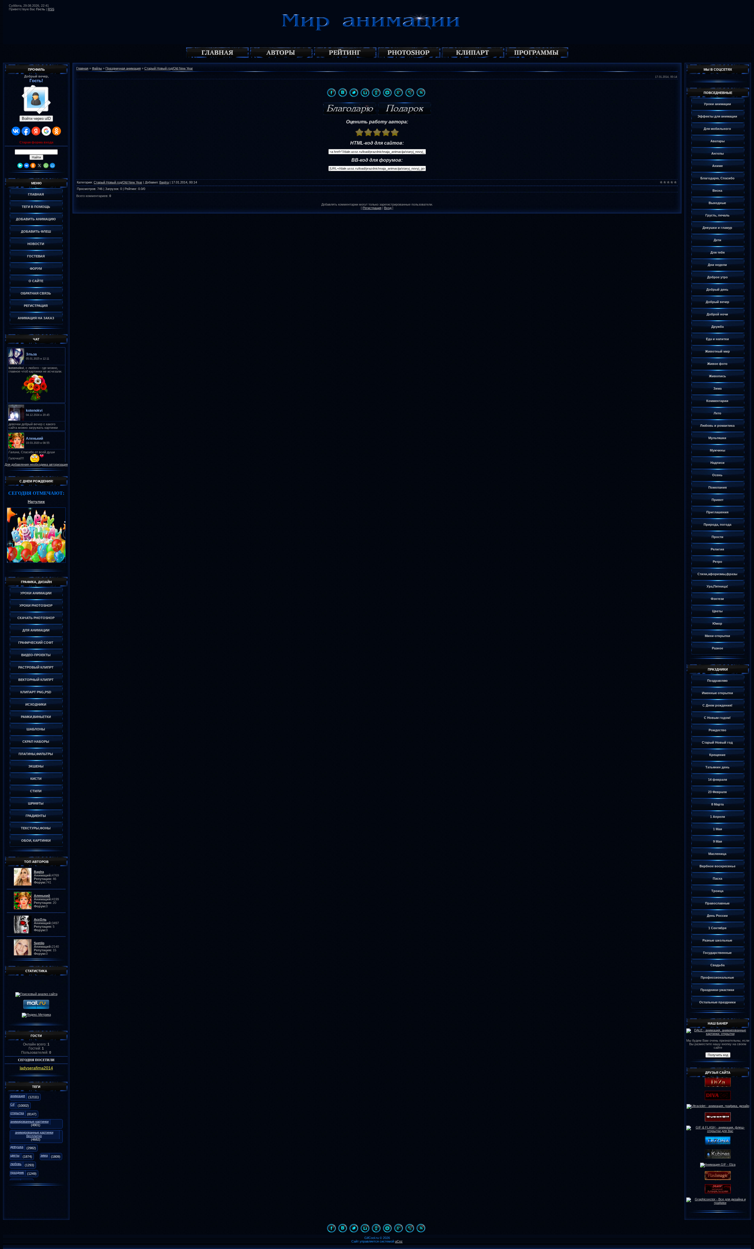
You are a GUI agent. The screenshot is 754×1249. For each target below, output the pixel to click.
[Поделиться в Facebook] (331, 92)
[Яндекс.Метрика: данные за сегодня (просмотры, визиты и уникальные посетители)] (36, 1015)
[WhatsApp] (46, 165)
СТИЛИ (36, 791)
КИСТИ (36, 778)
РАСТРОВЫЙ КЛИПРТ (36, 667)
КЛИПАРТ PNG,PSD (35, 692)
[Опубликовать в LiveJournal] (409, 92)
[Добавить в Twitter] (353, 92)
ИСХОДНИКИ (35, 704)
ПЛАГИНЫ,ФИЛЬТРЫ (36, 754)
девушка (16, 1147)
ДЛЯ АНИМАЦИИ (35, 630)
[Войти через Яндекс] (36, 131)
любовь (16, 1164)
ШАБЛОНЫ (36, 729)
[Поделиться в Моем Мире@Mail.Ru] (387, 92)
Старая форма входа (36, 142)
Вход (387, 208)
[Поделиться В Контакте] (342, 92)
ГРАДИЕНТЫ (36, 816)
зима (44, 1155)
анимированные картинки (29, 1121)
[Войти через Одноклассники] (56, 131)
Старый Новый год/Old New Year (168, 68)
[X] (39, 165)
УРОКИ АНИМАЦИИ (36, 593)
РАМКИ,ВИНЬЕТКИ (36, 717)
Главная (82, 68)
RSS (51, 9)
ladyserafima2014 (36, 1068)
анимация (17, 1096)
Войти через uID (36, 118)
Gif (12, 1104)
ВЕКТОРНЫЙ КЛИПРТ (36, 679)
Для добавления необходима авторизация (36, 464)
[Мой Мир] (52, 165)
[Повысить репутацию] (349, 108)
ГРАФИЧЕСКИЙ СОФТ (35, 642)
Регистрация (372, 208)
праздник (17, 1172)
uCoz (399, 1241)
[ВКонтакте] (26, 165)
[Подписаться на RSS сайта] (421, 92)
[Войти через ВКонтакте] (15, 131)
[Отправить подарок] (404, 108)
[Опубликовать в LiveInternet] (365, 92)
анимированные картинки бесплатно (34, 1134)
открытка (17, 1113)
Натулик (36, 501)
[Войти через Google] (46, 131)
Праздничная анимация (123, 68)
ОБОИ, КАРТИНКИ (36, 840)
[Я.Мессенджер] (20, 165)
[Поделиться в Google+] (398, 92)
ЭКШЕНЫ (36, 766)
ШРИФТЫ (36, 803)
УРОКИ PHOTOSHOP (35, 605)
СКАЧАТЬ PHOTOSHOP (35, 618)
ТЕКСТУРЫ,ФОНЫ (36, 828)
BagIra (164, 182)
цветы (14, 1155)
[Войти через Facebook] (26, 131)
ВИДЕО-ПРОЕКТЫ (36, 655)
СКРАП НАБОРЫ (35, 741)
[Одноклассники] (33, 165)
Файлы (97, 68)
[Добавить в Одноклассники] (376, 92)
